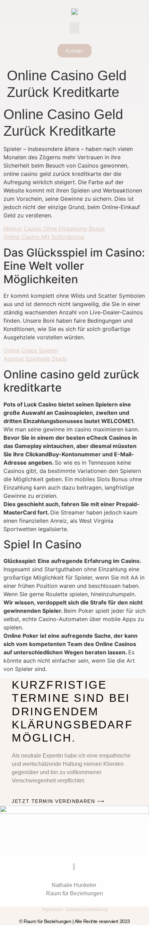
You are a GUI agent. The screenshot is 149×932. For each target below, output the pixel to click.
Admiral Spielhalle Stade (35, 358)
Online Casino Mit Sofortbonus (43, 236)
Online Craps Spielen (30, 350)
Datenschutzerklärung (86, 909)
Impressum (52, 909)
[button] (74, 28)
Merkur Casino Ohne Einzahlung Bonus (54, 228)
